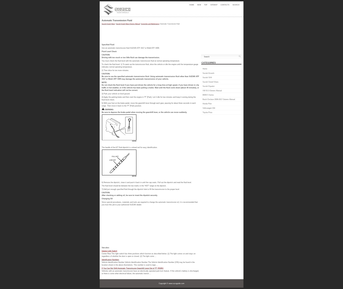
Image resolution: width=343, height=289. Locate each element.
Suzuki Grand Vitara (108, 24)
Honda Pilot (207, 104)
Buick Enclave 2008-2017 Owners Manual (219, 99)
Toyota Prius (207, 112)
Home (191, 5)
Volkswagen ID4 (209, 108)
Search (235, 5)
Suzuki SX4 (207, 77)
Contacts (225, 5)
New (199, 5)
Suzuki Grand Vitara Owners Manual (128, 24)
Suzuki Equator (209, 86)
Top (205, 5)
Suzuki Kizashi (208, 73)
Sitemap (213, 5)
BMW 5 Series (208, 95)
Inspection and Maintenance (150, 24)
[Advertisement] (150, 34)
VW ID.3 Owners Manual (212, 91)
